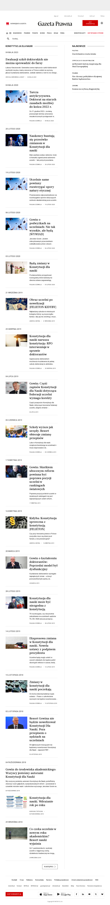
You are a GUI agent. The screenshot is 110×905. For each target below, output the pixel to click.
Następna (48, 867)
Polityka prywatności (61, 880)
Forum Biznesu (80, 886)
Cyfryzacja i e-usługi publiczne (83, 60)
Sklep (102, 16)
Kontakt (14, 880)
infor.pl (92, 16)
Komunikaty (39, 880)
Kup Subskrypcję (90, 23)
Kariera (49, 880)
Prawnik (75, 73)
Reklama (29, 880)
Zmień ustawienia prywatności (82, 880)
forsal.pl (81, 16)
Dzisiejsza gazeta (18, 24)
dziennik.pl (68, 16)
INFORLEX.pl (34, 886)
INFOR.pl (26, 886)
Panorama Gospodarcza (94, 886)
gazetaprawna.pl (45, 886)
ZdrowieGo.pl (56, 886)
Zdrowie (75, 85)
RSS (96, 880)
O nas (22, 880)
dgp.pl (56, 16)
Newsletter (65, 886)
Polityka (75, 50)
